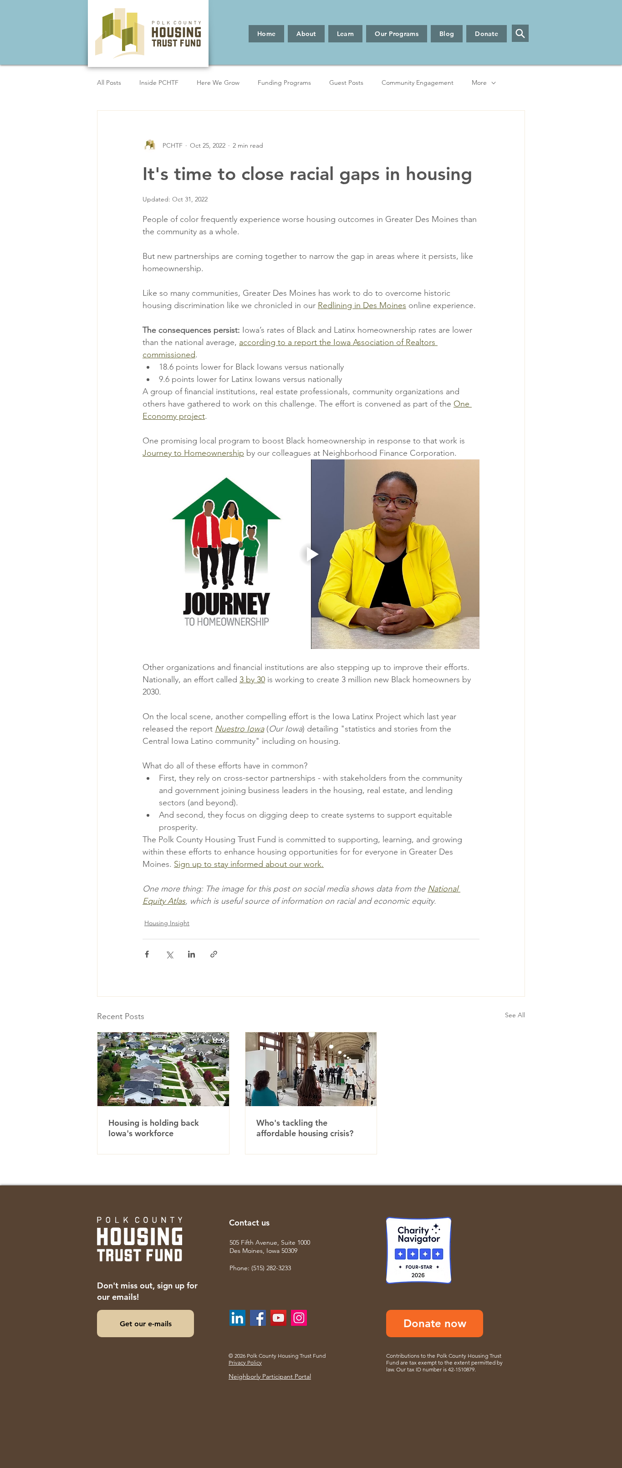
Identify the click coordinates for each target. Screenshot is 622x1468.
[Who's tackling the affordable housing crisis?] (311, 1069)
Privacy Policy (245, 1362)
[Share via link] (213, 954)
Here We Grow (218, 82)
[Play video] (311, 554)
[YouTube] (278, 1318)
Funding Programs (284, 82)
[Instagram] (299, 1318)
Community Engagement (418, 82)
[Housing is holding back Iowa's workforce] (163, 1069)
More (479, 82)
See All (515, 1015)
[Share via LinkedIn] (191, 954)
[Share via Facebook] (147, 954)
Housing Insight (166, 923)
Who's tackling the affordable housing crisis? (304, 1128)
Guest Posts (346, 82)
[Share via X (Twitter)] (169, 954)
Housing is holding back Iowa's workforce (153, 1128)
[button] (306, 33)
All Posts (109, 82)
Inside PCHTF (158, 82)
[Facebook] (258, 1318)
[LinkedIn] (237, 1318)
